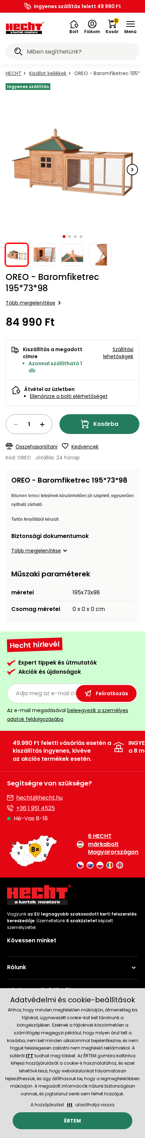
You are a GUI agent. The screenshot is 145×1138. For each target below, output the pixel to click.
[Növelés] (42, 424)
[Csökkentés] (16, 424)
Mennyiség (29, 424)
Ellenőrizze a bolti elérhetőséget (69, 396)
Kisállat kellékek (48, 73)
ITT (29, 1056)
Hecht (13, 73)
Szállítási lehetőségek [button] (118, 353)
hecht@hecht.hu (39, 798)
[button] (73, 27)
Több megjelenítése (30, 302)
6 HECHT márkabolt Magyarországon (113, 844)
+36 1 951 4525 (35, 808)
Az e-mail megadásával (67, 715)
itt (69, 1105)
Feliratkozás (112, 693)
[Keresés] (18, 52)
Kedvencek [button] (85, 446)
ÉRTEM (72, 1120)
